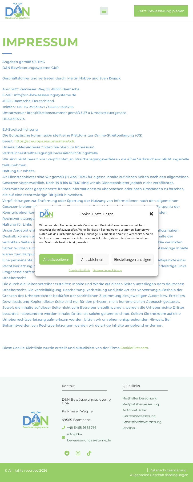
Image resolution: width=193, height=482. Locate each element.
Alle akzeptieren (56, 259)
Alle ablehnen (92, 259)
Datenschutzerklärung (107, 270)
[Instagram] (78, 453)
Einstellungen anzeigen (132, 259)
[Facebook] (67, 453)
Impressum (136, 470)
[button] (151, 214)
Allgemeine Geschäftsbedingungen (159, 475)
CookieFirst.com (134, 348)
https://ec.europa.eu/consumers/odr (44, 141)
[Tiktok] (89, 453)
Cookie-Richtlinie (79, 270)
